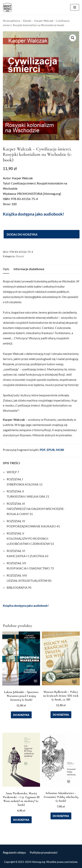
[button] (72, 37)
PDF (42, 449)
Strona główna (11, 20)
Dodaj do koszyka (22, 234)
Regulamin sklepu (14, 852)
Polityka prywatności (43, 852)
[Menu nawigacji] (74, 7)
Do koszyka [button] (21, 714)
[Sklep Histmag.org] (7, 7)
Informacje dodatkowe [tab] (29, 269)
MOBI (60, 449)
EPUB (51, 449)
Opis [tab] (6, 269)
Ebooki (27, 20)
